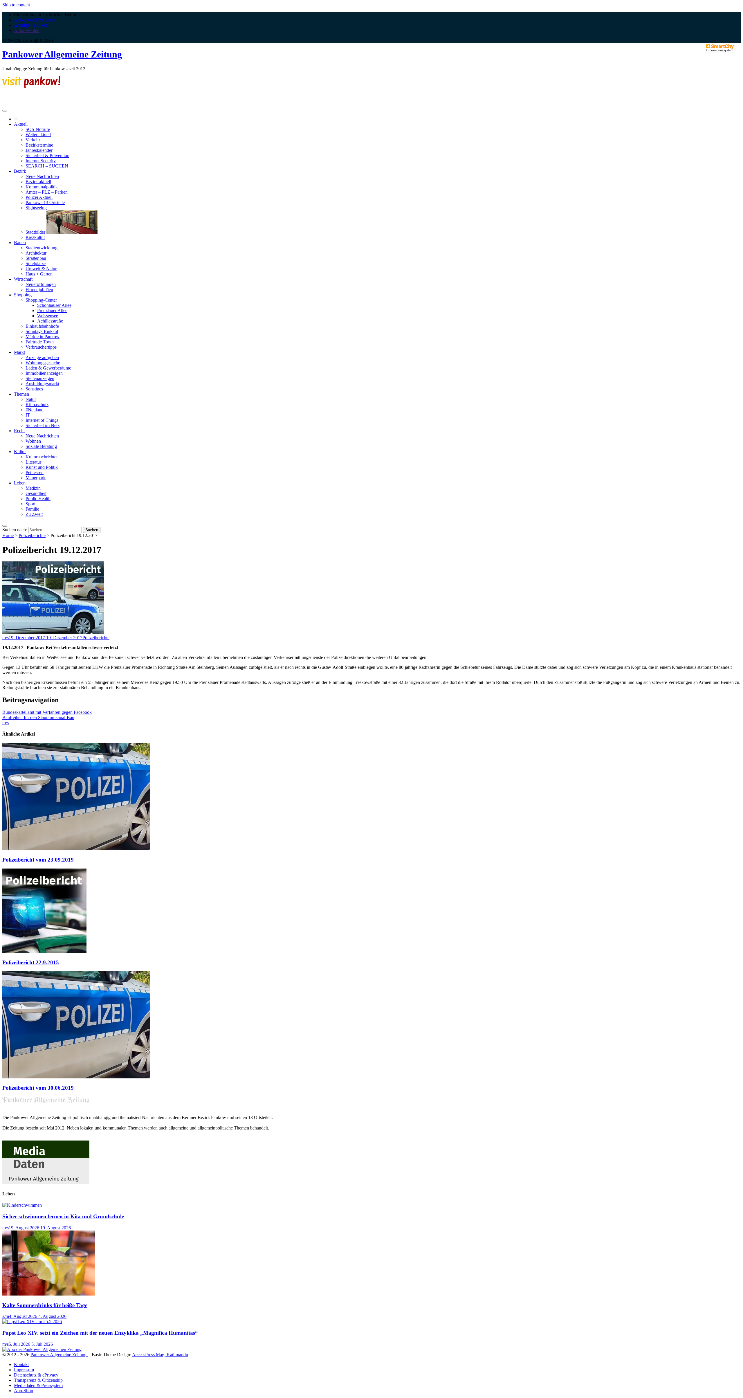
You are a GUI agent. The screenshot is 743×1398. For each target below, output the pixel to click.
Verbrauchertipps (41, 347)
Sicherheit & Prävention (47, 155)
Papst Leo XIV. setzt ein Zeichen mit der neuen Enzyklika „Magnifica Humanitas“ (100, 1333)
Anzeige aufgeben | (31, 25)
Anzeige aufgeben (42, 357)
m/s (5, 637)
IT (28, 414)
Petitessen (35, 472)
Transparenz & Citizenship (38, 1380)
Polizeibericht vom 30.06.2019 (38, 1088)
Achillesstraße (50, 320)
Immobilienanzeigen (44, 373)
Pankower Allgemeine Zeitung (62, 54)
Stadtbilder (36, 232)
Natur (31, 399)
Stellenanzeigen (40, 378)
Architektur (36, 253)
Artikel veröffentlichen (34, 19)
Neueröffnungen (41, 284)
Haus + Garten (39, 273)
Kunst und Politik (42, 467)
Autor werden (26, 30)
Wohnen (33, 441)
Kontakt (21, 1364)
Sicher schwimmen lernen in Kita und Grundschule (63, 1216)
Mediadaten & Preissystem (38, 1385)
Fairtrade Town (40, 341)
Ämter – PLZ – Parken (47, 192)
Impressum (24, 1369)
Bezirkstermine (39, 145)
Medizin (33, 488)
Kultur (20, 451)
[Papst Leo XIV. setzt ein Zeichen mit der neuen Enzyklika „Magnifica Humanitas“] (32, 1321)
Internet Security (41, 160)
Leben (20, 482)
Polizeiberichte (32, 535)
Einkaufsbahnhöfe (42, 326)
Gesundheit (36, 493)
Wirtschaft (23, 279)
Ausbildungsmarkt (42, 383)
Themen (21, 394)
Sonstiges (34, 388)
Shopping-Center (41, 300)
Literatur (33, 462)
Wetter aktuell (38, 134)
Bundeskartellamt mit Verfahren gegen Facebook (47, 712)
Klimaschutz (37, 404)
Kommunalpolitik (42, 186)
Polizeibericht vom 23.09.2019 (38, 860)
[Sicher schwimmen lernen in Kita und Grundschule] (22, 1205)
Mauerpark (36, 477)
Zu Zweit (34, 514)
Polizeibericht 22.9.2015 (30, 962)
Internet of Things (42, 420)
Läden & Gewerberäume (48, 367)
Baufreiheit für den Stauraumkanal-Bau (38, 717)
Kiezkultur (35, 237)
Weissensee (47, 315)
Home (8, 535)
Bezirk (20, 171)
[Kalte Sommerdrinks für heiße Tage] (48, 1293)
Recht (19, 430)
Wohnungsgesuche (43, 362)
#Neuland (35, 409)
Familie (32, 509)
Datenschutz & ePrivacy (36, 1374)
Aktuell (21, 124)
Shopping (23, 294)
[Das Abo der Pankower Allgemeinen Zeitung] (42, 1349)
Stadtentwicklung (41, 247)
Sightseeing (36, 207)
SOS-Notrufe (38, 129)
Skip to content (16, 4)
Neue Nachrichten (42, 176)
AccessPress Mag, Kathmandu (160, 1354)
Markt (19, 352)
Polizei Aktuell (39, 197)
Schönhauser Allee (54, 305)
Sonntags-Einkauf (42, 331)
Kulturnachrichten (42, 456)
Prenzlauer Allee (52, 310)
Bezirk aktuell (38, 181)
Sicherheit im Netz (42, 425)
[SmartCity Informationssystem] (720, 48)
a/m (5, 1316)
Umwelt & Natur (41, 268)
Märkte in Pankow (42, 336)
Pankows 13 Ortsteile (45, 202)
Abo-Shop (23, 1390)
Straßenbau (36, 258)
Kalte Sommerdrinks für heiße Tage (44, 1305)
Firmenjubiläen (39, 289)
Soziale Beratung (41, 446)
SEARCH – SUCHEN (47, 165)
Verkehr (33, 139)
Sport (30, 503)
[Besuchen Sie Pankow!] (31, 86)
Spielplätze (36, 263)
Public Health (38, 498)
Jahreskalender (39, 150)
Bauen (20, 242)
